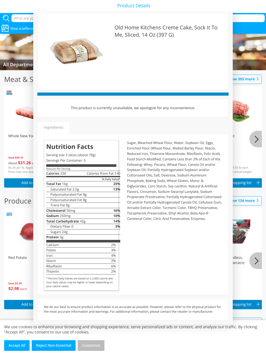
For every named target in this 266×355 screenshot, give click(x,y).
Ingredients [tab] (53, 127)
